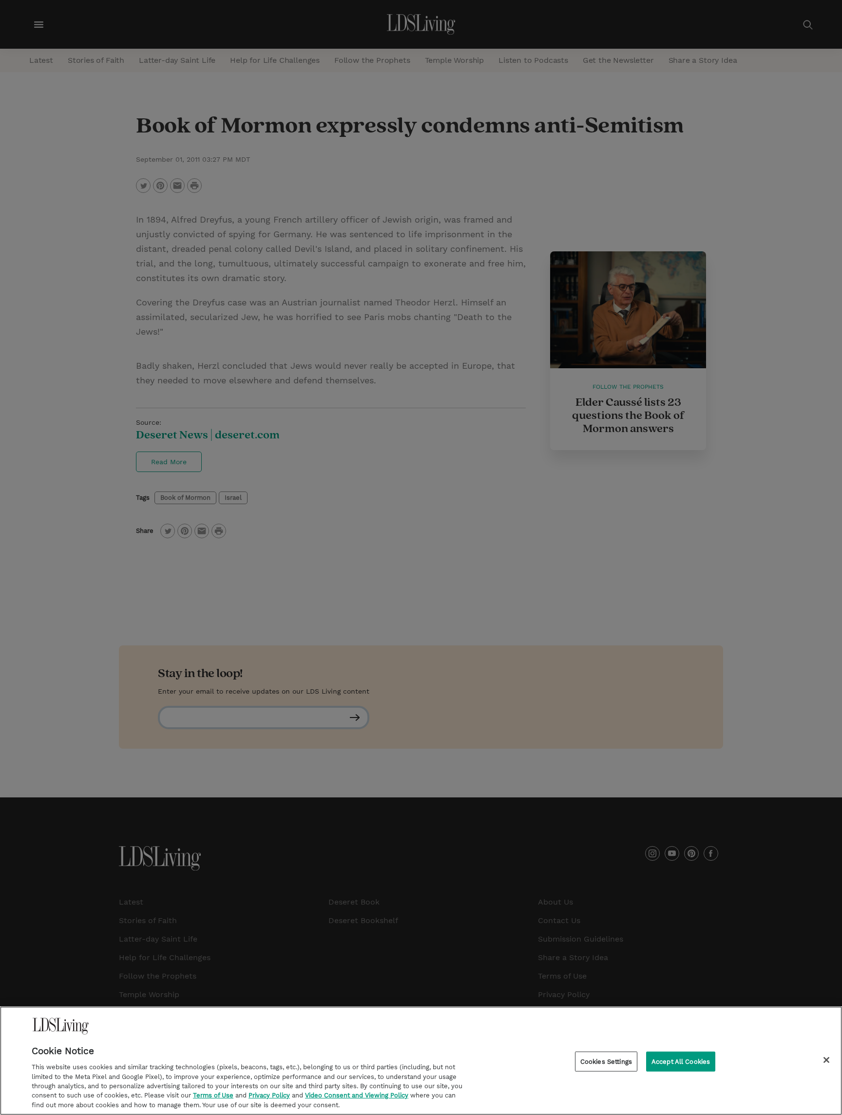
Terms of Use (213, 1095)
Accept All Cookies (680, 1061)
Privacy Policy (269, 1095)
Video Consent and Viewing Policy (356, 1095)
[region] (421, 1060)
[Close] (826, 1060)
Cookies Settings (606, 1061)
